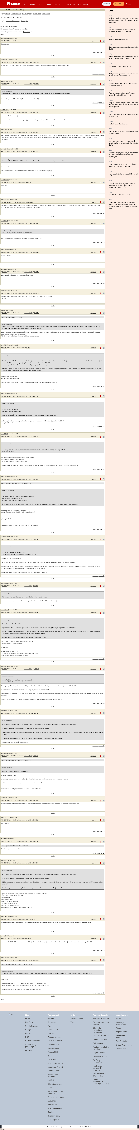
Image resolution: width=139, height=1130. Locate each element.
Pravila (18, 10)
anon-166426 (5, 180)
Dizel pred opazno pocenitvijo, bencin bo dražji (123, 48)
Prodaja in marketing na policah (101, 1048)
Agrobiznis (52, 1022)
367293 (4, 84)
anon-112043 (5, 393)
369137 (4, 820)
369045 (4, 348)
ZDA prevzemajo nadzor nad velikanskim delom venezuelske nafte (123, 75)
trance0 (3, 839)
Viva (72, 1022)
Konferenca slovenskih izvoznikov (97, 1068)
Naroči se (106, 4)
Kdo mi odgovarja (27, 14)
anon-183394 (5, 936)
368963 (4, 252)
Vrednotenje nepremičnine (121, 1023)
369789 (4, 863)
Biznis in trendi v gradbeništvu (99, 1075)
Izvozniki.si (52, 1059)
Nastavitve (12, 10)
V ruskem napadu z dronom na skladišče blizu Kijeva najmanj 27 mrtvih (123, 58)
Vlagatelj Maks (53, 1120)
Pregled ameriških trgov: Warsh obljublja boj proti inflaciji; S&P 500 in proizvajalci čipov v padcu (123, 105)
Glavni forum (26, 32)
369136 (4, 800)
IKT (49, 1056)
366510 (4, 41)
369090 (4, 669)
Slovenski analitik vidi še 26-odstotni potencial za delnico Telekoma (122, 31)
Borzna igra (120, 1018)
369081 (4, 586)
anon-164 (4, 129)
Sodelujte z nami (31, 1026)
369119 (4, 756)
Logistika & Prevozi (55, 1067)
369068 (4, 479)
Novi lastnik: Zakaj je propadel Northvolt (123, 174)
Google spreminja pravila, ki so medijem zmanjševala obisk (123, 84)
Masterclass (83, 4)
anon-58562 (4, 710)
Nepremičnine (13, 26)
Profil (7, 10)
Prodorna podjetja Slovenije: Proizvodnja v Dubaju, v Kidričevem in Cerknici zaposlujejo (123, 155)
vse (5, 17)
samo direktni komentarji (13, 21)
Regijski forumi (99, 1053)
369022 (4, 293)
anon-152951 (5, 38)
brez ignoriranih (17, 17)
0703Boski (4, 110)
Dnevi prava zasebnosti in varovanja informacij (101, 1082)
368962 (4, 223)
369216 (4, 841)
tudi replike (24, 21)
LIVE (25, 4)
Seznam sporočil (16, 14)
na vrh (53, 55)
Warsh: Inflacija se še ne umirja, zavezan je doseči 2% (123, 115)
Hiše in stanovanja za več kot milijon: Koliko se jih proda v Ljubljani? (122, 165)
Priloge (28, 1030)
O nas (27, 1018)
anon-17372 (4, 583)
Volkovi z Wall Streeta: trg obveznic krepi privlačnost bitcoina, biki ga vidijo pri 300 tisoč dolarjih (123, 20)
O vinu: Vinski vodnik (124, 1045)
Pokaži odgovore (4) (98, 74)
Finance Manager (54, 1037)
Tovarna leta (52, 1105)
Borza (40, 4)
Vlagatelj (118, 4)
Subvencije (52, 1101)
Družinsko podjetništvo (97, 1061)
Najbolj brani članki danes (118, 39)
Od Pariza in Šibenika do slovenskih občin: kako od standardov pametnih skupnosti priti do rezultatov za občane (123, 204)
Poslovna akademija (101, 1018)
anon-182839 (5, 59)
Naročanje (29, 1022)
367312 (4, 152)
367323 (4, 182)
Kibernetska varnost (55, 1063)
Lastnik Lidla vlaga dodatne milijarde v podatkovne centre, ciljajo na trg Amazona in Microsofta (123, 185)
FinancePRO (53, 1052)
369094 (4, 713)
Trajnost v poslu (54, 1116)
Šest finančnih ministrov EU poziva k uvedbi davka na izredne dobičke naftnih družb (123, 143)
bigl (2, 81)
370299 (4, 919)
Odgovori (93, 41)
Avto (49, 1026)
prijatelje (9, 17)
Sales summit (98, 1043)
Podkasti (57, 4)
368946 (4, 202)
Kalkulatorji (69, 4)
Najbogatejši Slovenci (53, 1075)
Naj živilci (51, 1080)
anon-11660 (4, 149)
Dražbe (51, 1033)
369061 (4, 436)
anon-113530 (5, 290)
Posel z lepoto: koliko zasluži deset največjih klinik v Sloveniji (122, 94)
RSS (27, 1037)
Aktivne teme (37, 14)
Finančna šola (53, 1045)
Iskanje (22, 10)
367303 (28, 182)
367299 (4, 112)
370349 (4, 960)
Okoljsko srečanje (100, 1056)
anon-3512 (4, 860)
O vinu (50, 1088)
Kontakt (28, 1033)
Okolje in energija (54, 1084)
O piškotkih (29, 1050)
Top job (51, 1112)
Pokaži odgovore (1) (98, 52)
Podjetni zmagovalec (56, 1097)
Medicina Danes (76, 1018)
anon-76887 (4, 345)
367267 (4, 62)
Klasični (7, 14)
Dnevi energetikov (100, 1039)
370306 (4, 939)
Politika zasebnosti (32, 1041)
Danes (32, 4)
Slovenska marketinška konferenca (97, 1030)
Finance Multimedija (56, 1041)
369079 (4, 539)
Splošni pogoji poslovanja (30, 1046)
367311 (28, 348)
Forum (48, 4)
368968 (4, 272)
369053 (4, 396)
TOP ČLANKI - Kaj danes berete (120, 66)
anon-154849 (5, 249)
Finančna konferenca (101, 1036)
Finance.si (52, 1018)
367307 (4, 132)
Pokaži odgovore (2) (98, 283)
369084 (4, 612)
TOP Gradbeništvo (55, 1108)
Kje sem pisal (46, 14)
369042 (4, 313)
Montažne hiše (53, 1071)
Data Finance (53, 1030)
